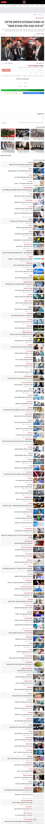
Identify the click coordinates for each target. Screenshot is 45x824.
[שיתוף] (2, 34)
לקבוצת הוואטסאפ (21, 90)
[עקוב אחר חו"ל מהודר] (22, 76)
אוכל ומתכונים (13, 5)
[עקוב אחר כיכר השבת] (39, 76)
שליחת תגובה (4, 123)
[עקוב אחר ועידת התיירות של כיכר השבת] (10, 76)
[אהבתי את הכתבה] (25, 82)
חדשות (41, 5)
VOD (37, 5)
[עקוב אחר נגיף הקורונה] (32, 76)
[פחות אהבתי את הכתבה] (20, 82)
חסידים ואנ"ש (26, 5)
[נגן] (22, 49)
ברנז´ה (20, 5)
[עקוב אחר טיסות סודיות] (4, 76)
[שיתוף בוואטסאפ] (4, 34)
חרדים (32, 5)
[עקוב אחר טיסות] (28, 76)
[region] (22, 49)
